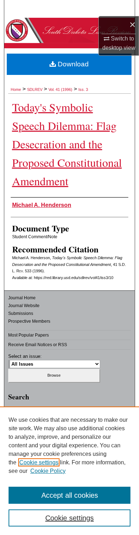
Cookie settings (38, 462)
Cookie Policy (48, 471)
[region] (69, 470)
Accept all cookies (69, 495)
